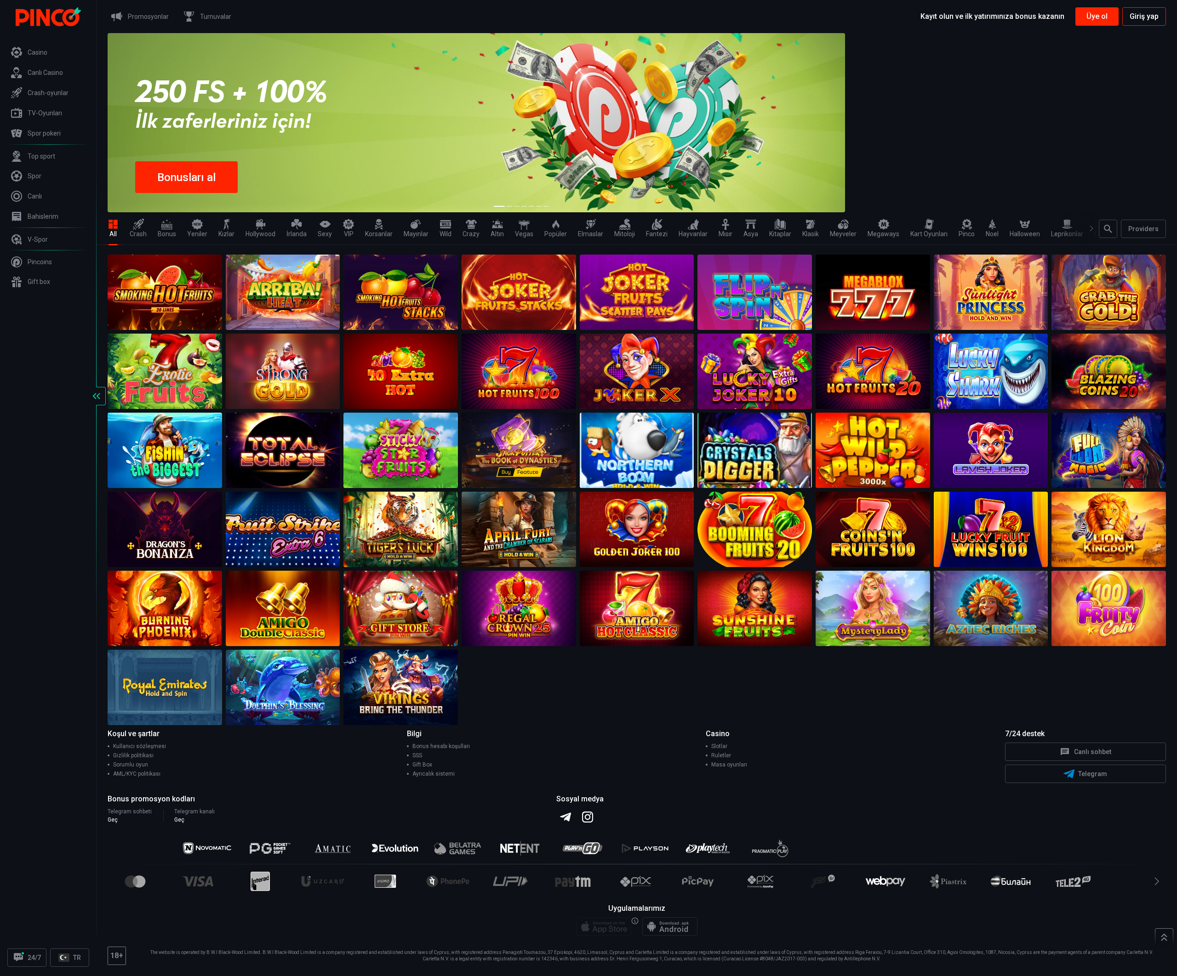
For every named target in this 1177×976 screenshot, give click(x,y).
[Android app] (669, 926)
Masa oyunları (729, 764)
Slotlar (719, 746)
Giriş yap (1144, 16)
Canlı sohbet (1092, 751)
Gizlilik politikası (133, 755)
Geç (113, 820)
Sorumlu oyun (130, 764)
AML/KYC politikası (136, 774)
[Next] (1087, 228)
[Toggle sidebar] (96, 396)
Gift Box (422, 764)
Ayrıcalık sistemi (433, 774)
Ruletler (721, 755)
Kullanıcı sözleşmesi (139, 746)
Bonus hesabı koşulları (441, 746)
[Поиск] (1108, 229)
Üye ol (1097, 16)
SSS (417, 755)
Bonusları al (186, 177)
